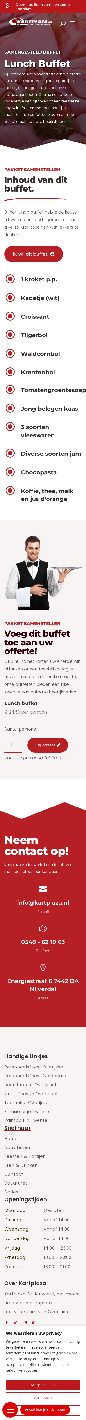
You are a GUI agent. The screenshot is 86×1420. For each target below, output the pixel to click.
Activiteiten (17, 1147)
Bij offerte (46, 745)
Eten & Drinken (21, 1165)
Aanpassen (43, 1397)
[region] (43, 1373)
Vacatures (16, 1183)
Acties (11, 1192)
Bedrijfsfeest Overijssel (30, 1085)
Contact (13, 1174)
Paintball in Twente (26, 1120)
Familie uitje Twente (26, 1111)
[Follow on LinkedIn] (33, 1322)
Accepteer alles (43, 1384)
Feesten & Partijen (25, 1156)
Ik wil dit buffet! (31, 254)
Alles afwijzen (43, 1410)
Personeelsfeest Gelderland (36, 1076)
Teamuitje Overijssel (27, 1103)
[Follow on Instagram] (24, 1322)
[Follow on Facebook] (6, 1322)
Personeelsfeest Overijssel (34, 1067)
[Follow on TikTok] (15, 1322)
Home (11, 1139)
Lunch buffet (21, 703)
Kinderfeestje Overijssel (30, 1094)
